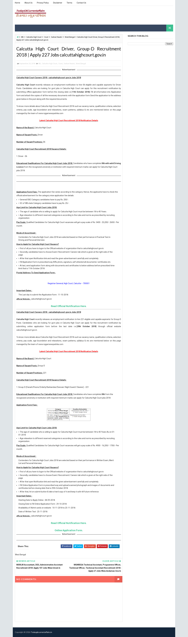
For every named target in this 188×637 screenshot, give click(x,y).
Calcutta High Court (34, 37)
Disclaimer (57, 3)
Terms (69, 3)
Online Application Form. (69, 530)
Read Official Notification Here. (69, 306)
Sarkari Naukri (56, 37)
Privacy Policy (43, 3)
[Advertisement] (123, 15)
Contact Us (81, 3)
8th (22, 37)
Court (46, 37)
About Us (28, 3)
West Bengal (70, 37)
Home (17, 3)
